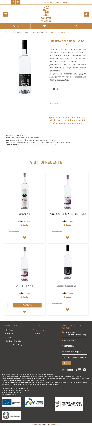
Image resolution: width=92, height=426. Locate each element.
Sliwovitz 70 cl (24, 214)
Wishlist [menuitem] (37, 334)
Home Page (6, 32)
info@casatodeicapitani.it (74, 352)
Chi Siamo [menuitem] (9, 330)
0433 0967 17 (69, 340)
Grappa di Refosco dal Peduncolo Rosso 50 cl (67, 214)
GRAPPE (28, 32)
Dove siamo (54, 2)
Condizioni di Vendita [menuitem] (13, 341)
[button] (24, 69)
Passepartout (55, 425)
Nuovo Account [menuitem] (40, 330)
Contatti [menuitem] (9, 337)
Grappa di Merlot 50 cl (24, 286)
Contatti (64, 2)
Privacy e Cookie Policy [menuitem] (14, 345)
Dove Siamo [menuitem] (9, 334)
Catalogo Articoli (16, 32)
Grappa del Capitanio (40, 32)
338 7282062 (69, 346)
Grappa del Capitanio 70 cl (60, 32)
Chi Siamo (45, 2)
